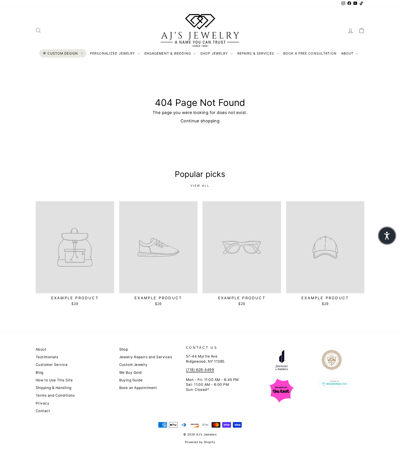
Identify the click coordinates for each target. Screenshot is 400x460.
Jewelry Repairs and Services (145, 357)
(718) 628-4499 (200, 369)
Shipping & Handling (54, 388)
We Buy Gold (130, 372)
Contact (43, 411)
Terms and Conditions (55, 395)
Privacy (42, 403)
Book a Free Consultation (310, 53)
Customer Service (52, 364)
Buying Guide (131, 380)
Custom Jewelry (133, 364)
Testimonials (47, 357)
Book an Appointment (138, 388)
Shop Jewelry (214, 53)
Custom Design (62, 53)
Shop (123, 349)
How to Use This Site (54, 380)
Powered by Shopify (200, 442)
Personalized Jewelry (113, 53)
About (348, 53)
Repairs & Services (256, 53)
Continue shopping (200, 120)
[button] (387, 235)
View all (200, 185)
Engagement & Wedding (168, 53)
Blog (40, 372)
